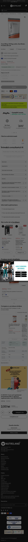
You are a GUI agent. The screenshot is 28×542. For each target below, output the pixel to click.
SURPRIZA (21, 272)
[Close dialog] (27, 262)
